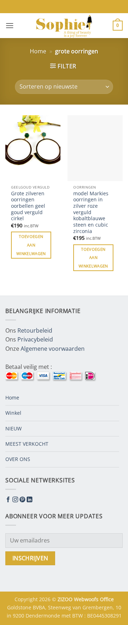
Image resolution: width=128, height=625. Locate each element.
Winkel (13, 412)
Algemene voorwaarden (53, 349)
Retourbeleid (34, 330)
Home (38, 51)
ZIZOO (66, 599)
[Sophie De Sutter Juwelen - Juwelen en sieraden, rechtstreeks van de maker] (64, 25)
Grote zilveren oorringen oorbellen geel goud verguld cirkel (28, 206)
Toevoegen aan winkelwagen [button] (31, 245)
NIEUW (13, 428)
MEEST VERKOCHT (26, 443)
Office (107, 599)
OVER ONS (17, 459)
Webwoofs (87, 599)
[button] (9, 25)
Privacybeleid (35, 339)
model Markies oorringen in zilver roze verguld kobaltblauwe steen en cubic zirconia (90, 212)
